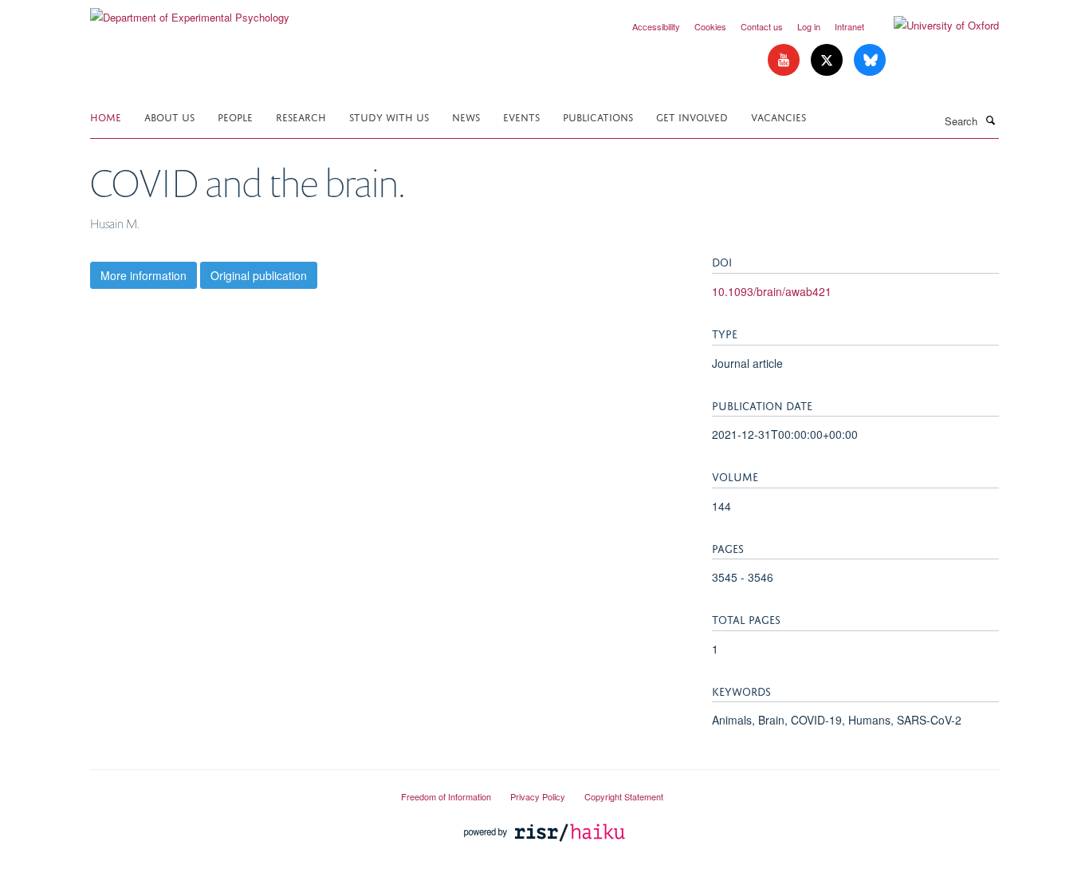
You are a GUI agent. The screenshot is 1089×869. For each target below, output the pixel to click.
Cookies (710, 26)
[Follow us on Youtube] (785, 60)
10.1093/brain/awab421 (771, 291)
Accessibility (656, 26)
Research (301, 116)
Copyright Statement (623, 796)
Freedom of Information (446, 796)
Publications (598, 116)
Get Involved (692, 116)
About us (169, 116)
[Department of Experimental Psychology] (189, 11)
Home (105, 116)
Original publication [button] (258, 275)
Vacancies (778, 116)
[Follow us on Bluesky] (870, 60)
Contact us (762, 26)
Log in (808, 26)
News (466, 116)
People (235, 116)
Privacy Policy (537, 796)
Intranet (849, 26)
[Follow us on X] (828, 60)
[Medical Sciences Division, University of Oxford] (233, 790)
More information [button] (143, 275)
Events (521, 116)
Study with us (389, 116)
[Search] (990, 119)
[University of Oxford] (934, 25)
